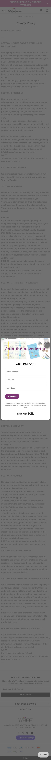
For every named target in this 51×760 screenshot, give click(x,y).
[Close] (46, 341)
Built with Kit (25, 413)
